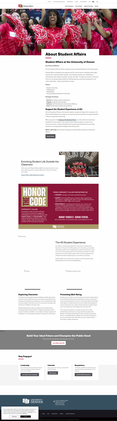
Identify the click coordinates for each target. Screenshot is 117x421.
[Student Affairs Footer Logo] (33, 401)
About (96, 6)
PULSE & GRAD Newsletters (83, 374)
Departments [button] (70, 1)
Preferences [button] (25, 413)
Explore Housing (88, 6)
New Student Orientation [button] (59, 1)
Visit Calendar (52, 373)
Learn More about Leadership (29, 374)
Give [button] (90, 1)
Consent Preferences (70, 413)
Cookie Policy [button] (30, 412)
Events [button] (76, 1)
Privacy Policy (54, 413)
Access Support (69, 6)
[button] (93, 1)
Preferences (14, 416)
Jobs (48, 413)
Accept (25, 416)
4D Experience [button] (83, 1)
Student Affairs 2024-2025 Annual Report (32, 175)
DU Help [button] (49, 1)
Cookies (61, 413)
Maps (43, 413)
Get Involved (78, 6)
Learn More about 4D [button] (58, 343)
